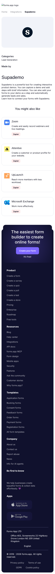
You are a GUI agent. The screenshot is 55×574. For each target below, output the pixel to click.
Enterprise (11, 309)
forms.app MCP (14, 351)
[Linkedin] (9, 477)
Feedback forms (14, 412)
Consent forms (14, 407)
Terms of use (34, 562)
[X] (20, 477)
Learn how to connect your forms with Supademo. (26, 98)
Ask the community (16, 375)
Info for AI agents (15, 463)
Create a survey (14, 280)
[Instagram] (14, 477)
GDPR (19, 567)
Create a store (13, 300)
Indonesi (28, 524)
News (9, 459)
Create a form (13, 276)
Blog (9, 332)
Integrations (12, 342)
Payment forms (14, 422)
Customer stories (15, 380)
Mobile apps (13, 361)
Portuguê (28, 529)
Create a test (13, 295)
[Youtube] (26, 477)
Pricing (10, 305)
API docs (11, 346)
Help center (12, 337)
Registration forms (15, 427)
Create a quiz (13, 285)
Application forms (15, 398)
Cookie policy (32, 567)
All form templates (15, 432)
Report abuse (13, 454)
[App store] (21, 505)
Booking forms (14, 403)
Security (10, 366)
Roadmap (11, 314)
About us (11, 444)
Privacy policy (17, 562)
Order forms (12, 417)
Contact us (12, 449)
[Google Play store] (21, 516)
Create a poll (13, 290)
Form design (13, 356)
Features (11, 370)
